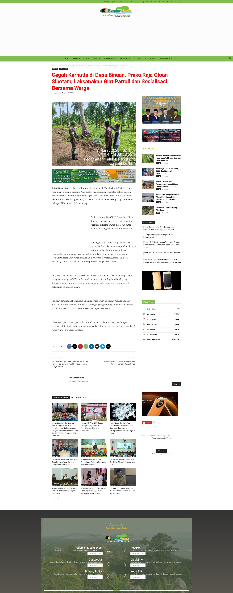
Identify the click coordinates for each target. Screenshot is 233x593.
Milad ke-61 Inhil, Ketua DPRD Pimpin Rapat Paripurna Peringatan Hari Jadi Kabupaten (93, 462)
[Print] (97, 346)
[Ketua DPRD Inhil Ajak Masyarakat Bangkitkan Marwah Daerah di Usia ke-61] (123, 448)
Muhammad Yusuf (59, 93)
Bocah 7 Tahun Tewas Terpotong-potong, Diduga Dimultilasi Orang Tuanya (167, 184)
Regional (61, 65)
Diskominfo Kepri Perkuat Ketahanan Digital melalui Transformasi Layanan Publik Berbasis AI (162, 261)
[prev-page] (53, 498)
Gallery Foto (85, 456)
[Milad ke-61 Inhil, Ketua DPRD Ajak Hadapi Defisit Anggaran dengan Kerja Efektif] (65, 477)
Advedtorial (85, 420)
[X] (171, 1)
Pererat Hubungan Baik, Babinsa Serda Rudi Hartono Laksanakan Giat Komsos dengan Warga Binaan (70, 364)
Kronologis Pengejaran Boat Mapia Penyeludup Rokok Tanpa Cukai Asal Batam (167, 197)
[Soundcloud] (159, 1)
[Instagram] (143, 1)
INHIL (65, 68)
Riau (85, 58)
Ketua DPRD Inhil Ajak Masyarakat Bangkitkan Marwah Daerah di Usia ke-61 (122, 462)
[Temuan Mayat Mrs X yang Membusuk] (148, 210)
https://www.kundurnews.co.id (78, 381)
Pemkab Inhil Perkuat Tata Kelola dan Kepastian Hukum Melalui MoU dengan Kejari (122, 490)
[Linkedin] (147, 1)
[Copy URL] (108, 346)
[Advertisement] (116, 37)
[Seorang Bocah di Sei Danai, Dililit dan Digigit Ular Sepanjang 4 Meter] (148, 171)
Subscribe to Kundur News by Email (156, 435)
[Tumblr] (167, 1)
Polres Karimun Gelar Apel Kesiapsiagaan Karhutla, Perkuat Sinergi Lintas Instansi (159, 228)
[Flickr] (135, 1)
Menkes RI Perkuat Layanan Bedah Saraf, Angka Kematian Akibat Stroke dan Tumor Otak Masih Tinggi (161, 244)
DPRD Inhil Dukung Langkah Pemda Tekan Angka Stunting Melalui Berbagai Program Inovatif (93, 490)
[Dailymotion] (127, 1)
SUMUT (95, 58)
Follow (176, 314)
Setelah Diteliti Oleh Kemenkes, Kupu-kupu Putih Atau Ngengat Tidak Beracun (168, 158)
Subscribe (175, 339)
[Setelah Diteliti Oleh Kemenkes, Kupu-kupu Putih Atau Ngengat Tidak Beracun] (148, 158)
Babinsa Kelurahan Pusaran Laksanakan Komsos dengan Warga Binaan (119, 362)
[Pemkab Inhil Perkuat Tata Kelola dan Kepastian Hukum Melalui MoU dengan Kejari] (123, 477)
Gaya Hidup (150, 58)
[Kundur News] (116, 11)
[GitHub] (139, 1)
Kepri (75, 58)
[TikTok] (163, 1)
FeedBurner (166, 454)
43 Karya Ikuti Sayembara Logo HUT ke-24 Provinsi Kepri (159, 236)
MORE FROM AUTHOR (79, 398)
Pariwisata (165, 58)
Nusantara (108, 58)
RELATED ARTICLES (60, 398)
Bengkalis (55, 420)
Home (67, 58)
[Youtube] (179, 1)
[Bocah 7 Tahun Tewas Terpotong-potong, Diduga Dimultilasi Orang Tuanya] (148, 184)
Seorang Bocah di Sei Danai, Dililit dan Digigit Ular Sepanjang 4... (167, 171)
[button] (230, 59)
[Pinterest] (151, 1)
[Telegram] (102, 346)
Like (178, 309)
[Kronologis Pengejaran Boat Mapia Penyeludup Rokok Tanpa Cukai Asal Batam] (148, 197)
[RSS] (155, 1)
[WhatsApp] (85, 346)
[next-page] (57, 498)
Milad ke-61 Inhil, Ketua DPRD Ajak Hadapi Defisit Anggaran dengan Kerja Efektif (64, 490)
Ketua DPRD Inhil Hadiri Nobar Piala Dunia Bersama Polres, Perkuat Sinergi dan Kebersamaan (64, 462)
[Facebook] (131, 1)
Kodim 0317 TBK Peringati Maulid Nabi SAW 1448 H (162, 253)
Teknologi (124, 58)
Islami (137, 58)
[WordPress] (175, 1)
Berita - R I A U (148, 148)
